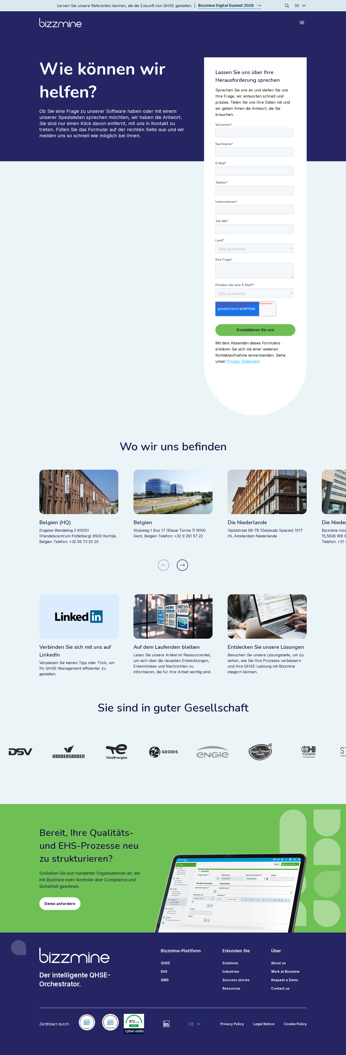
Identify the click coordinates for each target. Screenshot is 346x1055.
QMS (165, 980)
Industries (230, 971)
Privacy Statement (243, 361)
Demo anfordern (59, 903)
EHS (164, 971)
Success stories (235, 980)
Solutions (230, 963)
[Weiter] (182, 565)
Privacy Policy (232, 1024)
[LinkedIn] (166, 1024)
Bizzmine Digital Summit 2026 (226, 5)
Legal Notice (263, 1024)
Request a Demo (284, 980)
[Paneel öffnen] (302, 22)
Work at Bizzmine (285, 971)
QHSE (165, 963)
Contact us (280, 988)
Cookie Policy (295, 1024)
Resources (231, 988)
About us (278, 963)
